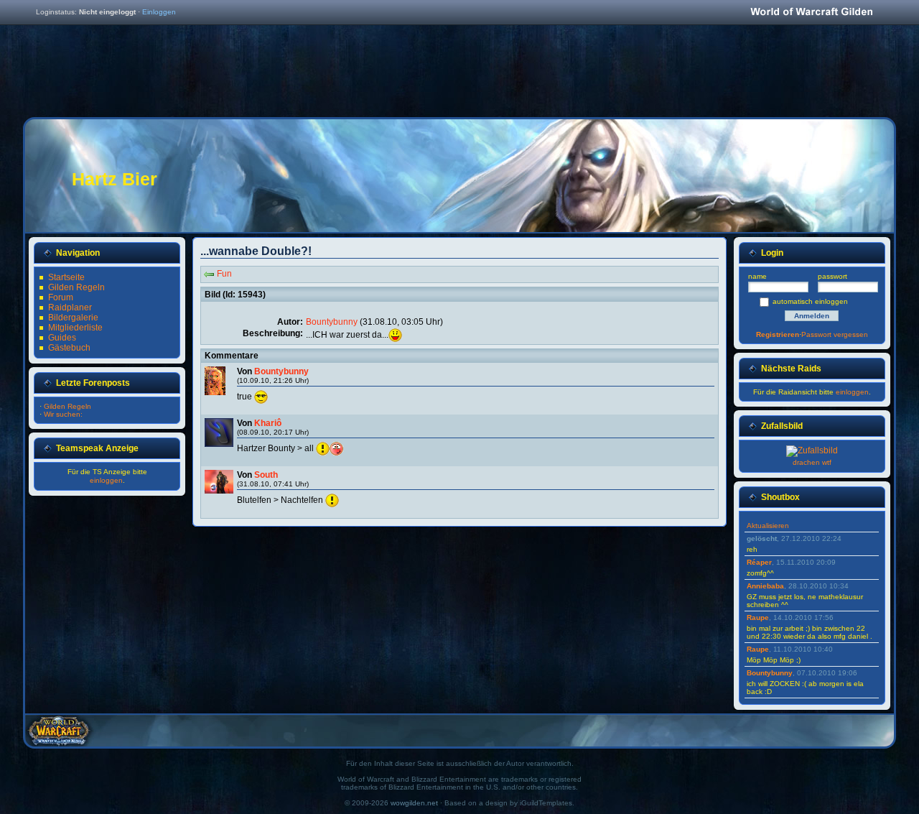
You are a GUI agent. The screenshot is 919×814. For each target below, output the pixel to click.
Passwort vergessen (834, 334)
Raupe (758, 617)
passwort (832, 276)
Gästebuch (69, 348)
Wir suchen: (63, 414)
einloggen (106, 480)
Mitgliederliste (75, 328)
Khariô (267, 423)
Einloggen (159, 12)
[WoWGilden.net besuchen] (811, 12)
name (757, 276)
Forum (60, 297)
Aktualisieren (768, 525)
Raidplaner (70, 307)
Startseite (66, 277)
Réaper (759, 562)
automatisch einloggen (810, 301)
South (266, 475)
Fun (224, 274)
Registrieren (777, 334)
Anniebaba (765, 586)
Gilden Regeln (76, 287)
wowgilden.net (414, 803)
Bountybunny (332, 322)
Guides (62, 338)
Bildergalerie (73, 318)
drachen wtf (812, 462)
